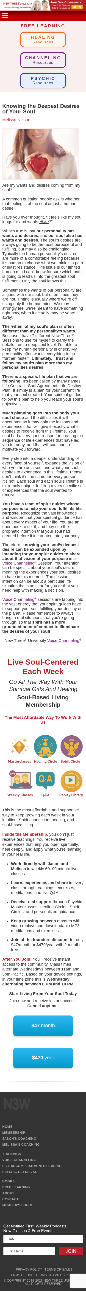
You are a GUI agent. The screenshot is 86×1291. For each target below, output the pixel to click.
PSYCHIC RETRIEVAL (19, 1172)
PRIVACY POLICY (29, 1269)
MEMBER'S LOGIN (17, 1205)
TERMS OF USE (21, 1275)
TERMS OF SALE (57, 1269)
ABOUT (8, 1193)
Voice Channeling (19, 563)
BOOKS (8, 1181)
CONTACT (10, 1199)
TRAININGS (11, 1154)
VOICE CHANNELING (19, 1160)
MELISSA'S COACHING (21, 1144)
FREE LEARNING (16, 1187)
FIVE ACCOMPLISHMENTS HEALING (31, 1166)
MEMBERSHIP (13, 1132)
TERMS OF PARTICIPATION (56, 1275)
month (43, 1025)
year (43, 1057)
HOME (7, 1126)
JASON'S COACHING (19, 1138)
